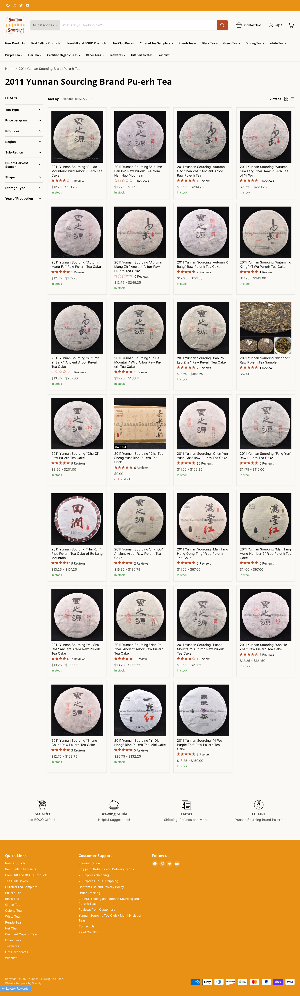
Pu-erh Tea (186, 43)
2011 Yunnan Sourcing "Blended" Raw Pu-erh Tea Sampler (265, 360)
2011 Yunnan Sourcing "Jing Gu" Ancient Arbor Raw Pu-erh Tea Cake (138, 553)
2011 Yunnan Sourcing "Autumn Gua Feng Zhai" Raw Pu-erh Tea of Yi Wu (264, 171)
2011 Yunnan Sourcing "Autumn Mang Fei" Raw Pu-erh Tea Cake (76, 264)
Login (278, 25)
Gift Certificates (141, 55)
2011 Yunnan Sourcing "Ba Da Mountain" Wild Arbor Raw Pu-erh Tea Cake (137, 362)
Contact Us (86, 926)
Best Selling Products (45, 43)
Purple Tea (12, 55)
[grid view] (286, 99)
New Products (15, 43)
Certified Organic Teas (62, 55)
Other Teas (94, 55)
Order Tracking (89, 893)
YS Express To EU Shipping (98, 881)
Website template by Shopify (23, 983)
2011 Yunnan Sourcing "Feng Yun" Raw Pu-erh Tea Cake (265, 455)
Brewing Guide (89, 863)
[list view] (292, 99)
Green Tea (230, 43)
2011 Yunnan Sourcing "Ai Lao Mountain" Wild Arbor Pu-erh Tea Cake (76, 171)
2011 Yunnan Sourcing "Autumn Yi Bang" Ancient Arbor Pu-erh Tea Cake (75, 362)
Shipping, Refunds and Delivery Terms (106, 869)
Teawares (116, 55)
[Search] (222, 25)
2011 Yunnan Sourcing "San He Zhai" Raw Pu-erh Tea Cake (263, 647)
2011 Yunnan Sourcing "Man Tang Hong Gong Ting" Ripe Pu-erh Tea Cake (202, 553)
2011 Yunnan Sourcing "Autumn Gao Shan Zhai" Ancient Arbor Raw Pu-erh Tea (201, 171)
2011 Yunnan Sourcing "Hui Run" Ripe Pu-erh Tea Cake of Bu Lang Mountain (77, 553)
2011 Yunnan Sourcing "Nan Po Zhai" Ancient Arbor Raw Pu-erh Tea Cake (138, 649)
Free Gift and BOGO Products (87, 43)
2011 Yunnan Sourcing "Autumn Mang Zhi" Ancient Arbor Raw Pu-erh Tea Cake (138, 266)
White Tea (277, 43)
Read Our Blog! (89, 932)
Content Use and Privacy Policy (101, 887)
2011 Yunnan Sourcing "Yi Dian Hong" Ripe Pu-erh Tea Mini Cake (140, 742)
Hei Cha (33, 55)
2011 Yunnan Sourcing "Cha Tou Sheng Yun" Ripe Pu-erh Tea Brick (138, 457)
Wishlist (164, 55)
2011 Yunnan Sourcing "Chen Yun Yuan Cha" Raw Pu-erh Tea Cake (202, 455)
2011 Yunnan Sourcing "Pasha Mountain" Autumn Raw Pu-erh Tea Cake (200, 649)
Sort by (53, 99)
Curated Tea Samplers (155, 43)
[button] (15, 989)
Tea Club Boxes (123, 43)
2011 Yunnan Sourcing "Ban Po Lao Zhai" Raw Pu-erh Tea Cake (201, 360)
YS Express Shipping (94, 875)
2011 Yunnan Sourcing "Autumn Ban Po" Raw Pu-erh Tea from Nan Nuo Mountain (138, 171)
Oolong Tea (254, 43)
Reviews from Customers (97, 910)
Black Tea (209, 43)
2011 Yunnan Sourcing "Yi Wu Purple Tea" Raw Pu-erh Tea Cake (199, 744)
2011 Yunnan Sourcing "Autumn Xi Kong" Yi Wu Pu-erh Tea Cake (265, 264)
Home (9, 68)
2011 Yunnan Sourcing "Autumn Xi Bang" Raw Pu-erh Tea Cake (203, 264)
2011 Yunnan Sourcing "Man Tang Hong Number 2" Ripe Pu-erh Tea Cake (265, 553)
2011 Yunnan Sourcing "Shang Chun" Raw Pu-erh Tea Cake (74, 742)
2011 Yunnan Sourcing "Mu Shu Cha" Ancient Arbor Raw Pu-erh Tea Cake (75, 649)
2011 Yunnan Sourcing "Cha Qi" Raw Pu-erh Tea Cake (75, 455)
